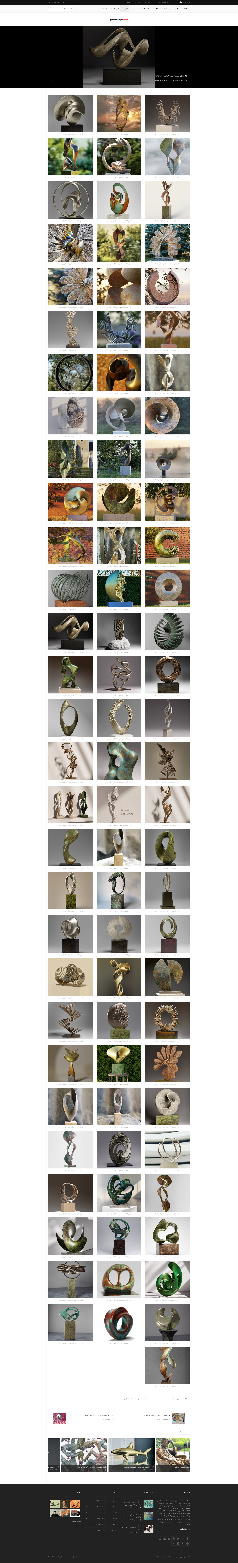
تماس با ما (137, 2)
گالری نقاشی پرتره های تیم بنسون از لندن (157, 1415)
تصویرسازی (93, 1507)
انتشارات (104, 9)
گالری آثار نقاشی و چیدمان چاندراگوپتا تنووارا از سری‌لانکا (131, 1504)
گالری (126, 9)
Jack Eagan (136, 1399)
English (127, 2)
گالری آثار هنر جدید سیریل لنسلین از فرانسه (99, 1415)
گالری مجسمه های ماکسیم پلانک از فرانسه (174, 1467)
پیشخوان (145, 9)
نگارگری (93, 1513)
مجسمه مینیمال (148, 1399)
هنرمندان (116, 9)
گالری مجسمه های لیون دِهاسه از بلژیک (128, 1467)
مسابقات (157, 9)
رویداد (168, 9)
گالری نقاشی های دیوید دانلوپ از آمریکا (131, 1516)
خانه (185, 9)
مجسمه (158, 1399)
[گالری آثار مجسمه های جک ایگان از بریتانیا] (167, 113)
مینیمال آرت (126, 1399)
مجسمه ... (93, 1531)
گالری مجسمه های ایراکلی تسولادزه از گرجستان (78, 1467)
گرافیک (109, 1507)
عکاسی (93, 1519)
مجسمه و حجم (168, 1399)
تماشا (135, 9)
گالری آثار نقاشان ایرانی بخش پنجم (131, 1528)
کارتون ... (93, 1525)
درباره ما (147, 2)
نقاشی (139, 1501)
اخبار (176, 9)
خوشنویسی (93, 1501)
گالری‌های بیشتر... (76, 1521)
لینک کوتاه (169, 80)
